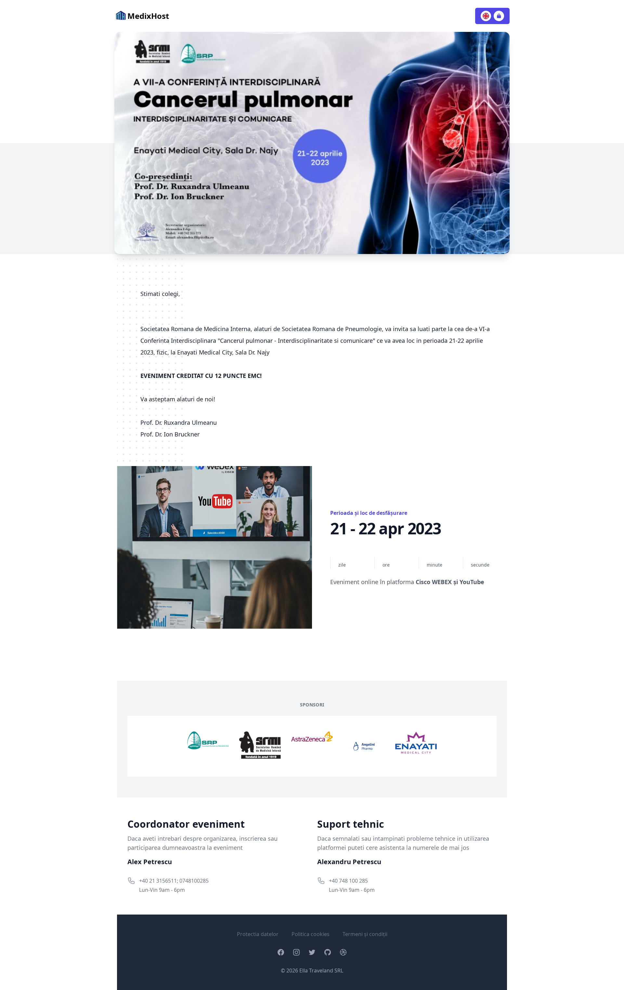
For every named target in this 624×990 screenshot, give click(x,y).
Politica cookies (311, 934)
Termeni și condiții (365, 934)
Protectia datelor (258, 934)
